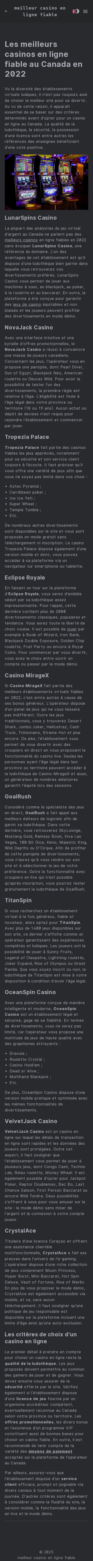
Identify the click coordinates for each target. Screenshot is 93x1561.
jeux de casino (27, 304)
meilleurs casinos (21, 240)
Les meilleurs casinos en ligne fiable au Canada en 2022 (44, 59)
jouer (72, 629)
